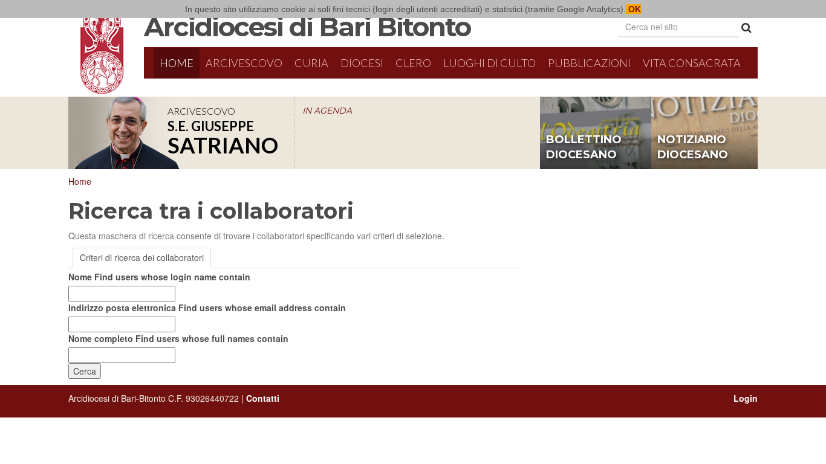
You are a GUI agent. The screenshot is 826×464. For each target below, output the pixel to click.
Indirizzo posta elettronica (207, 307)
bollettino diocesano (584, 147)
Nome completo (178, 338)
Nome (159, 277)
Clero (413, 62)
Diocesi (361, 62)
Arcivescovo (244, 62)
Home (176, 62)
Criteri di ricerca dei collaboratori (142, 257)
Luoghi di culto (489, 62)
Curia (311, 62)
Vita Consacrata (692, 62)
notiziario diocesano (692, 147)
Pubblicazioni (589, 62)
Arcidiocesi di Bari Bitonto (307, 26)
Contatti (262, 398)
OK (633, 9)
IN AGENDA (327, 110)
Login (745, 398)
